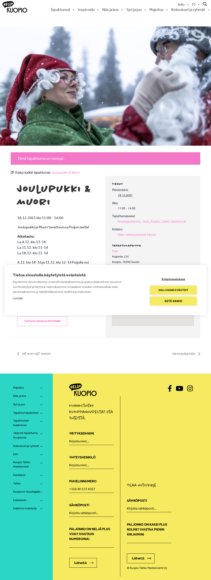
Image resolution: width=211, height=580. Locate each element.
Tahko (17, 483)
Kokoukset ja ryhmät (26, 446)
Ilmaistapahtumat (129, 221)
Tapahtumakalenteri (26, 413)
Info (181, 4)
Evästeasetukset (173, 279)
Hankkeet (19, 475)
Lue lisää (17, 297)
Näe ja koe (19, 396)
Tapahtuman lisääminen (21, 423)
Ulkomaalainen (184, 354)
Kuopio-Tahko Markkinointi (21, 464)
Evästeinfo (20, 500)
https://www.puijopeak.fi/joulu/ (137, 234)
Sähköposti (79, 505)
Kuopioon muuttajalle (26, 491)
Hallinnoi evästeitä (24, 508)
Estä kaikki (173, 300)
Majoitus (18, 387)
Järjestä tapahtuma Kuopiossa (25, 435)
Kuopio (155, 221)
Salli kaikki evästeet (173, 290)
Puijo (115, 251)
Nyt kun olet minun (36, 354)
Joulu (145, 221)
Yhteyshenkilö (82, 457)
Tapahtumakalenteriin (42, 321)
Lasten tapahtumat (173, 221)
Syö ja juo (19, 404)
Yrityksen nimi (81, 433)
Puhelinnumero (82, 481)
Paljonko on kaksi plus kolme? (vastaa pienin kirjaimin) (147, 529)
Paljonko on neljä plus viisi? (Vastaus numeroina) (89, 534)
